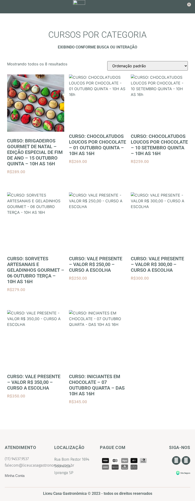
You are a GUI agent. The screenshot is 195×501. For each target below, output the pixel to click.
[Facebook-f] (176, 460)
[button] (14, 7)
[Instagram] (186, 460)
